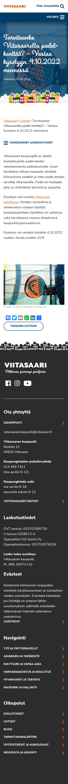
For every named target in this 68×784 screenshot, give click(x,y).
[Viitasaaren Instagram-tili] (17, 383)
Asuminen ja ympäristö (22, 656)
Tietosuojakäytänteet (21, 501)
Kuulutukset (14, 714)
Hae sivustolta (48, 6)
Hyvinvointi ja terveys (22, 680)
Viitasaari (10, 121)
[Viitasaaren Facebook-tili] (8, 383)
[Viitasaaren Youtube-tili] (28, 383)
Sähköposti (13, 423)
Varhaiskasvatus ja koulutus (27, 672)
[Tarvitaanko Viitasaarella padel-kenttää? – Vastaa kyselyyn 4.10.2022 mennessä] (14, 6)
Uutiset (25, 121)
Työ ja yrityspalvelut (21, 648)
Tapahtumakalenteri (20, 737)
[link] (28, 143)
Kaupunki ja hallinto (20, 687)
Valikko (52, 17)
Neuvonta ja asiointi (20, 752)
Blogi (8, 729)
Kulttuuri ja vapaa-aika (22, 664)
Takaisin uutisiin (23, 326)
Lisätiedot (12, 621)
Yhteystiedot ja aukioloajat (26, 745)
